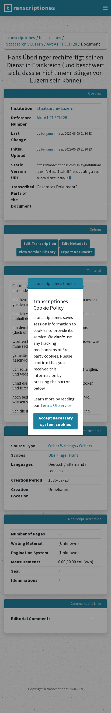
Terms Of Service (55, 405)
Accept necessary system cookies (56, 421)
